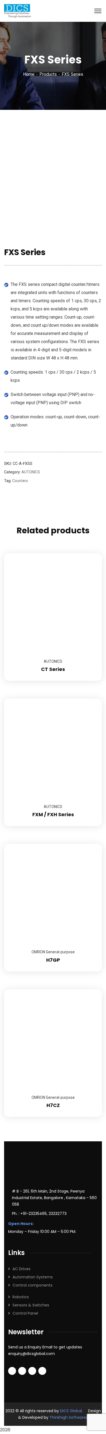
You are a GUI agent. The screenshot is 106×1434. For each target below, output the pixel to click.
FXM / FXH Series (53, 814)
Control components (32, 1285)
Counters (20, 481)
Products (48, 74)
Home (29, 74)
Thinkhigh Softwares (68, 1417)
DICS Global (71, 1411)
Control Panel (25, 1313)
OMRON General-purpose (53, 952)
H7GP (53, 960)
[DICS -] (17, 10)
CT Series (53, 669)
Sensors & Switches (31, 1305)
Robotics (21, 1297)
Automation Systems (33, 1277)
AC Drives (21, 1269)
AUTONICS (30, 472)
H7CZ (53, 1105)
